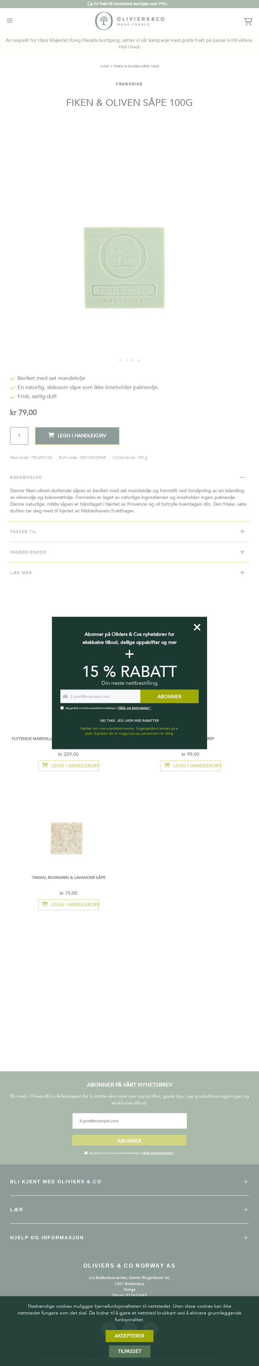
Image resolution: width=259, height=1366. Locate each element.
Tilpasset (129, 1351)
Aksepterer (129, 1336)
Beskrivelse (26, 477)
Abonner (129, 1141)
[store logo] (129, 21)
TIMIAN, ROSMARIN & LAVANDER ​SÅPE (69, 877)
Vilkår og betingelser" (158, 1153)
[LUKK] (197, 627)
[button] (120, 360)
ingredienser (28, 552)
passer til (23, 531)
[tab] (129, 477)
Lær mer (21, 572)
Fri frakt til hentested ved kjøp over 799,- (131, 3)
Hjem (104, 66)
